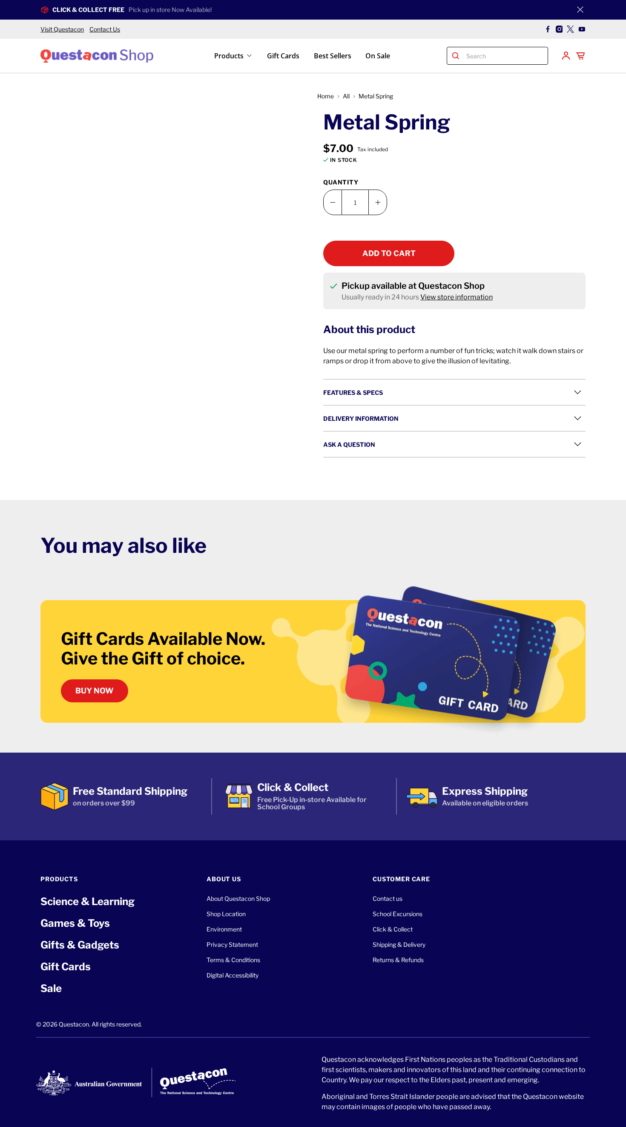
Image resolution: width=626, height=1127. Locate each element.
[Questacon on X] (570, 29)
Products (229, 55)
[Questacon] (96, 55)
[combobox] (505, 56)
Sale (51, 988)
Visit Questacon (62, 29)
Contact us (387, 898)
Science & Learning (87, 901)
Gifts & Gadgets (79, 945)
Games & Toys (75, 923)
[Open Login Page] (566, 56)
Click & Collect (393, 929)
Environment (224, 929)
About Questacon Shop (238, 898)
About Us (224, 879)
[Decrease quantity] (332, 202)
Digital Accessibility (232, 975)
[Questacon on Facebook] (547, 29)
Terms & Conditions (233, 959)
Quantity (341, 182)
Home (325, 96)
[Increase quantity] (377, 202)
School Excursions (397, 913)
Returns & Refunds (398, 959)
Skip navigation (313, 24)
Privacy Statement (232, 944)
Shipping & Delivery (399, 944)
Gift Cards (283, 55)
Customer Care (401, 879)
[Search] (456, 56)
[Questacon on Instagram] (559, 29)
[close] (580, 9)
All (346, 96)
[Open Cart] (580, 56)
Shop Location (226, 913)
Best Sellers (332, 55)
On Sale (377, 55)
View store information (456, 297)
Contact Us (104, 29)
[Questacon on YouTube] (582, 29)
